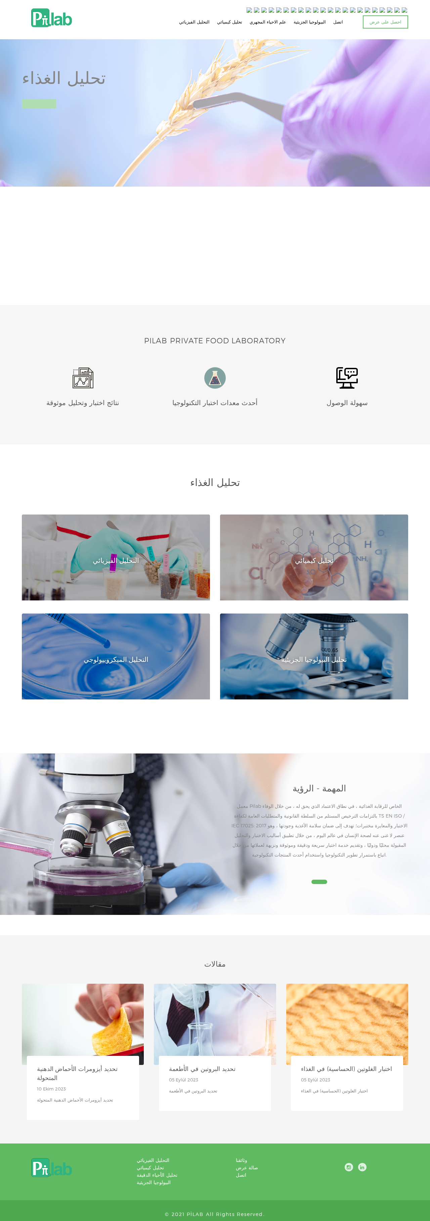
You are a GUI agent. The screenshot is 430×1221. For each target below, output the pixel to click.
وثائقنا (241, 1160)
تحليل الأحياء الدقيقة (157, 1175)
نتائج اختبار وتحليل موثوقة (82, 402)
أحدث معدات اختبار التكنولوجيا (215, 402)
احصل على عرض (385, 22)
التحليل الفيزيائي (194, 22)
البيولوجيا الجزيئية (310, 22)
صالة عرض (247, 1167)
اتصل (338, 22)
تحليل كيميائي (229, 22)
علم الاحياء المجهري (268, 22)
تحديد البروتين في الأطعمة (202, 1068)
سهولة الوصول (347, 402)
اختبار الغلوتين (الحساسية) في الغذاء (346, 1068)
